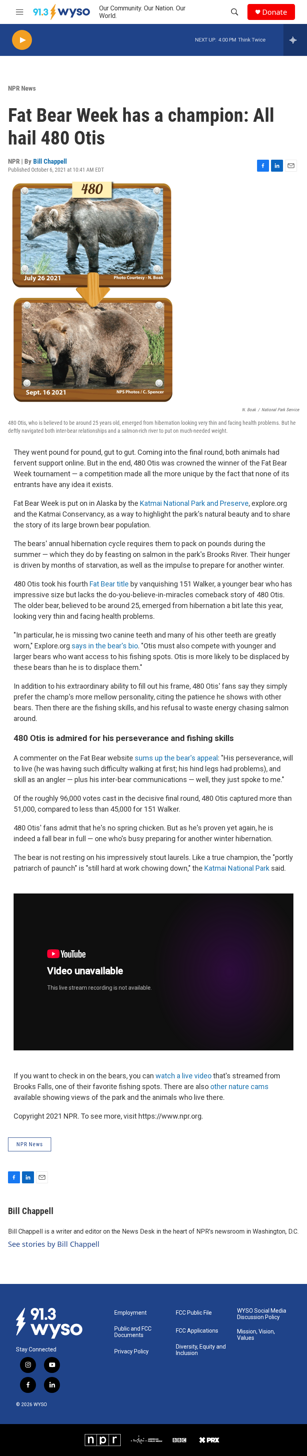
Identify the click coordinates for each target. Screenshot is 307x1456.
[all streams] (295, 40)
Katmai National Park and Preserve (194, 503)
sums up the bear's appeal (176, 758)
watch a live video (183, 1076)
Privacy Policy (131, 1352)
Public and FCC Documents (133, 1332)
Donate (274, 12)
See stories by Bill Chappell (54, 1244)
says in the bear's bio (105, 646)
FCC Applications (197, 1331)
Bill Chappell (50, 161)
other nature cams (239, 1086)
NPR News (22, 88)
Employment (130, 1313)
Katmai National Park (236, 868)
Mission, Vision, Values (256, 1335)
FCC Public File (194, 1313)
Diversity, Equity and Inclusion (201, 1350)
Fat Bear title (109, 584)
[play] (22, 40)
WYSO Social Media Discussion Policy (261, 1314)
